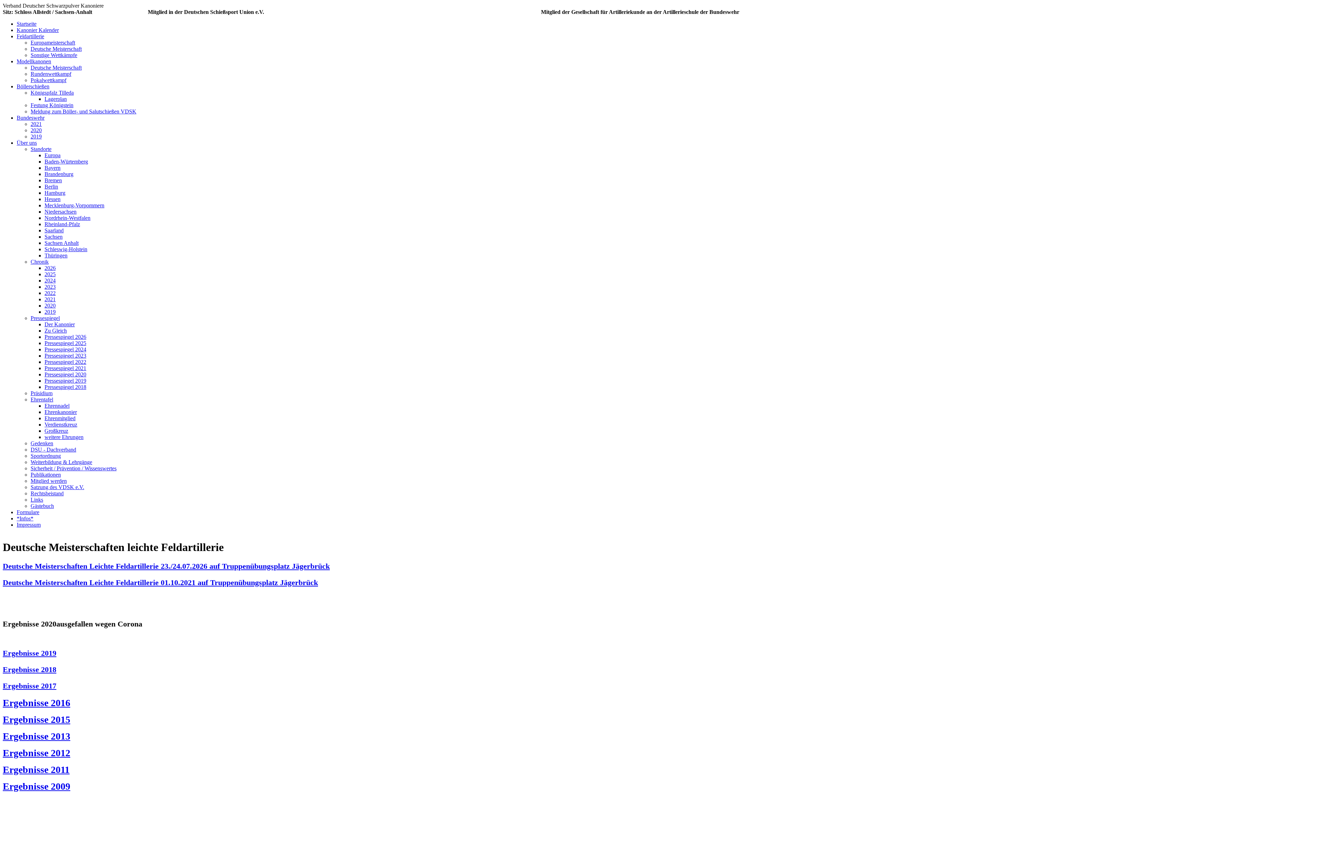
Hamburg (55, 193)
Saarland (54, 230)
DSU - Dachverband (53, 450)
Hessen (53, 199)
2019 (36, 136)
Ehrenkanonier (61, 412)
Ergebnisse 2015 (36, 719)
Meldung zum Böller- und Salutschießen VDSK (83, 111)
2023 (50, 287)
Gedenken (42, 443)
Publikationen (46, 475)
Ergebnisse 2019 (29, 653)
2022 (50, 293)
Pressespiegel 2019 (65, 381)
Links (37, 500)
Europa (53, 155)
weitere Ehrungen (64, 437)
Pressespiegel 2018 (65, 387)
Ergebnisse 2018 (29, 669)
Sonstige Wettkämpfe (54, 55)
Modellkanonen (34, 61)
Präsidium (42, 393)
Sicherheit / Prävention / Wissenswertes (74, 468)
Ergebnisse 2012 (36, 753)
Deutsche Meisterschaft (56, 49)
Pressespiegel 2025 (65, 343)
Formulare (28, 512)
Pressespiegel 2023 (65, 356)
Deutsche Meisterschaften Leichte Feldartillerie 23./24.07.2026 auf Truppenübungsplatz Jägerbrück (166, 566)
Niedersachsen (61, 212)
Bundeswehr (31, 118)
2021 (36, 124)
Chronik (40, 262)
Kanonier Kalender (38, 30)
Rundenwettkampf (51, 74)
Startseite (27, 24)
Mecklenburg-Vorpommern (74, 205)
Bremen (53, 180)
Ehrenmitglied (60, 418)
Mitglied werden (49, 481)
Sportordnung (46, 456)
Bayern (53, 168)
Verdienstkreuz (61, 425)
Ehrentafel (42, 399)
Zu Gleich (56, 331)
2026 (50, 268)
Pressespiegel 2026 (65, 337)
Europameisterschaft (53, 43)
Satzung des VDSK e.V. (57, 487)
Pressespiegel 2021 (65, 368)
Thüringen (56, 255)
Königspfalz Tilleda (52, 93)
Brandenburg (59, 174)
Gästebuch (42, 506)
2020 (36, 130)
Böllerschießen (33, 86)
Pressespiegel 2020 (65, 374)
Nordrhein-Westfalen (67, 218)
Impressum (29, 525)
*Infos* (25, 518)
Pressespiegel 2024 (65, 349)
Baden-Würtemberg (66, 162)
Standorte (41, 149)
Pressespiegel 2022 (65, 362)
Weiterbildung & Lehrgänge (61, 462)
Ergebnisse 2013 (36, 736)
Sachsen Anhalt (62, 243)
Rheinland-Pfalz (62, 224)
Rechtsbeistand (47, 493)
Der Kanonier (60, 324)
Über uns (27, 143)
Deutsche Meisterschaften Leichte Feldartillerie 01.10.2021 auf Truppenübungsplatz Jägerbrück (160, 582)
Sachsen (54, 237)
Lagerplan (56, 99)
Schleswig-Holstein (66, 249)
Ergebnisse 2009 (36, 786)
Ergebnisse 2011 (36, 769)
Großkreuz (56, 431)
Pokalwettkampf (48, 80)
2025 (50, 274)
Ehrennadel (57, 406)
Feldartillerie (30, 36)
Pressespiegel (45, 318)
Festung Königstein (52, 105)
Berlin (51, 187)
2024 (50, 281)
